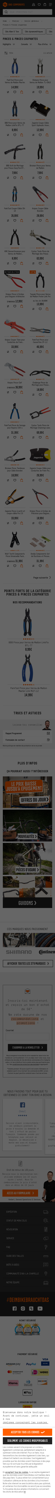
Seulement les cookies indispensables (27, 1441)
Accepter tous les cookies (25, 1432)
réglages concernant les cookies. (25, 1422)
